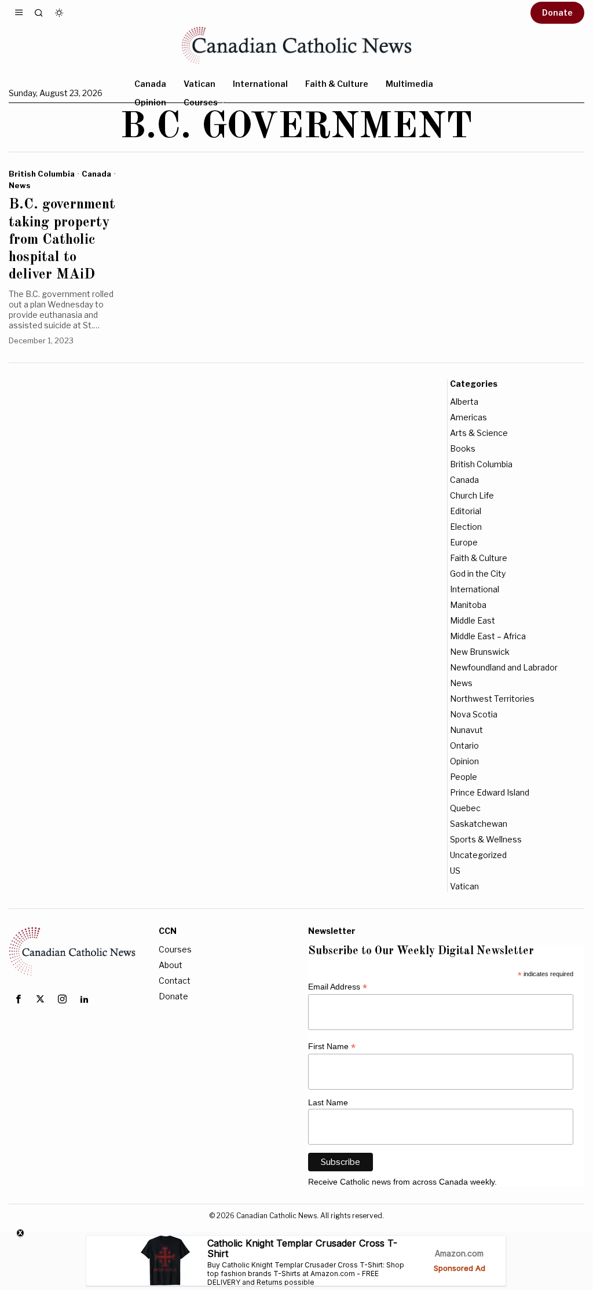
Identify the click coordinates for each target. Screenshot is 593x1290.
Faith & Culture (478, 558)
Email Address (337, 986)
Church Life (472, 495)
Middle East (472, 620)
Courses (175, 949)
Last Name (328, 1102)
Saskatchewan (478, 824)
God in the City (478, 573)
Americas (468, 417)
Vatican (464, 886)
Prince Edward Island (489, 792)
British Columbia (42, 173)
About (170, 965)
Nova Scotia (473, 714)
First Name (332, 1046)
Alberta (464, 401)
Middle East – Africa (488, 636)
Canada (96, 173)
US (455, 870)
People (463, 777)
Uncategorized (478, 855)
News (20, 185)
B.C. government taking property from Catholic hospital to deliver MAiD (62, 239)
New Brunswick (480, 652)
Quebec (465, 808)
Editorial (465, 511)
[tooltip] (18, 999)
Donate (173, 996)
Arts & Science (479, 433)
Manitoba (468, 605)
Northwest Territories (492, 698)
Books (462, 448)
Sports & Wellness (486, 839)
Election (466, 527)
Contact (175, 980)
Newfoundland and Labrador (504, 667)
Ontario (464, 745)
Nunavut (466, 730)
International (474, 589)
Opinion (464, 761)
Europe (464, 542)
